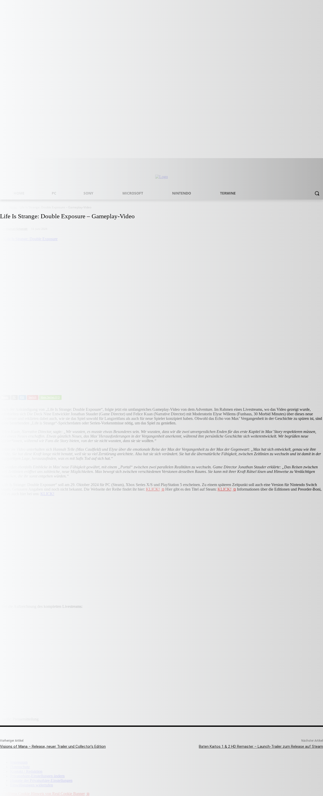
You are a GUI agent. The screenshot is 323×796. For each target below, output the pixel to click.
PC (14, 397)
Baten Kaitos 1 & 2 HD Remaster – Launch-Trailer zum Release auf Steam (261, 746)
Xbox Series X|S (50, 397)
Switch (32, 397)
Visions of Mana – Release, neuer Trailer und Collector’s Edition (53, 746)
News (5, 397)
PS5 (22, 397)
